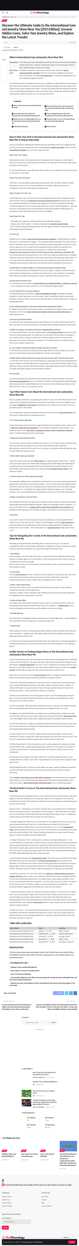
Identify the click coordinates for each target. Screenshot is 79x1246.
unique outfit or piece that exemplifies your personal (50, 507)
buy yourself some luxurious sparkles (42, 239)
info (4, 20)
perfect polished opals (47, 861)
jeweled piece (64, 606)
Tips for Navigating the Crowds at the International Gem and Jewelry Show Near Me (59, 114)
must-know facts (66, 413)
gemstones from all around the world (43, 201)
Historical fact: (51, 126)
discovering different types (46, 294)
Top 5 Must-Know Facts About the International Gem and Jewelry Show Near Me (26, 114)
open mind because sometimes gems (37, 783)
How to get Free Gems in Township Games (25, 971)
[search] (76, 12)
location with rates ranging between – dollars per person (55, 283)
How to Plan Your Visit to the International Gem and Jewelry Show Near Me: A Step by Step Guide (59, 108)
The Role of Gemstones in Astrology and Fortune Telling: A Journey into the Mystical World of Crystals (45, 1102)
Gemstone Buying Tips (39, 1077)
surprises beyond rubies (59, 224)
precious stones (57, 332)
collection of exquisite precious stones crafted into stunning (49, 430)
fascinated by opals (39, 858)
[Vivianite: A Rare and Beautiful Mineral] (26, 1084)
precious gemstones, (27, 665)
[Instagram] (30, 1126)
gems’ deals (38, 461)
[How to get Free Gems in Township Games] (26, 1093)
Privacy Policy (27, 1242)
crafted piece (38, 902)
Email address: (7, 1218)
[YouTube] (76, 1237)
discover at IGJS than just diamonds (24, 428)
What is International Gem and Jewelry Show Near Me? (26, 106)
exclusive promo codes (59, 469)
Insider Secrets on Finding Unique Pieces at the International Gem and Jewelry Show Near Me (26, 121)
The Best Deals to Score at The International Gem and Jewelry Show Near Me (60, 120)
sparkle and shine (57, 147)
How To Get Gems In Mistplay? (21, 974)
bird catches (20, 575)
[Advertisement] (39, 5)
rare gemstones (46, 76)
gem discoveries (54, 528)
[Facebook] (30, 1118)
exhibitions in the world (27, 405)
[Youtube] (48, 1126)
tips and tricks (40, 675)
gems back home (70, 716)
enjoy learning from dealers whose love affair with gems (48, 312)
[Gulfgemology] (39, 12)
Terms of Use (38, 1242)
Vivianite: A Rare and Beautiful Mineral (24, 967)
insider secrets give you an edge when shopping (32, 777)
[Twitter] (48, 1118)
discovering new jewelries (19, 381)
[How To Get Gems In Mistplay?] (49, 1146)
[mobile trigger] (3, 12)
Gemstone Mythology (38, 1107)
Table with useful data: (21, 126)
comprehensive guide (17, 150)
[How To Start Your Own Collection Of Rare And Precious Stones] (26, 1075)
